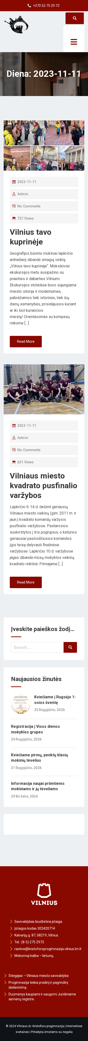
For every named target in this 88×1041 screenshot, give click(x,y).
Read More (25, 341)
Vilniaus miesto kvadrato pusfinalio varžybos (43, 485)
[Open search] (75, 18)
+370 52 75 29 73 (46, 6)
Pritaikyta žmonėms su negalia (52, 1032)
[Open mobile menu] (73, 38)
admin (22, 194)
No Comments (29, 206)
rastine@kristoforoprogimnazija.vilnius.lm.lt (47, 949)
